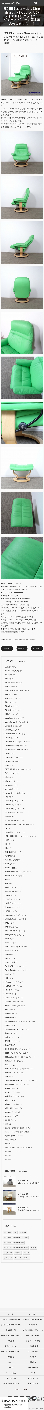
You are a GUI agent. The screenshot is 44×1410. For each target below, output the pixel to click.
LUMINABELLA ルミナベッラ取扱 (15, 919)
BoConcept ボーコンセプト (14, 726)
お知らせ (8, 1124)
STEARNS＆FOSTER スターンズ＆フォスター (20, 1021)
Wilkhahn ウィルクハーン (13, 1104)
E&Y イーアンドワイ (12, 773)
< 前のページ (7, 648)
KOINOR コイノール (11, 887)
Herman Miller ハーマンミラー (15, 832)
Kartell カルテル (10, 864)
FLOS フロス (9, 797)
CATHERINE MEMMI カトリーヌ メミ (16, 745)
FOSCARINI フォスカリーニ (14, 801)
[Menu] (40, 2)
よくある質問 (8, 1253)
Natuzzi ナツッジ (10, 958)
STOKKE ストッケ (10, 1025)
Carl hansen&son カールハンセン (16, 734)
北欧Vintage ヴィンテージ (14, 1135)
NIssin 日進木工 (11, 962)
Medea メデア (9, 938)
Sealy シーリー (10, 1009)
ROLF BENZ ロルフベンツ (14, 1001)
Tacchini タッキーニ (12, 1033)
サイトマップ (33, 1383)
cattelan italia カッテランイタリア (16, 749)
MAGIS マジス (9, 923)
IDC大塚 (7, 844)
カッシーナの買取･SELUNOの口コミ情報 (16, 1237)
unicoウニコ (9, 1076)
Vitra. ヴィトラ (10, 1100)
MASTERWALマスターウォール (15, 931)
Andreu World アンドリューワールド (17, 690)
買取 (15, 1232)
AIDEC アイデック (11, 686)
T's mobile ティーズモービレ (14, 1072)
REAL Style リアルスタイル (14, 986)
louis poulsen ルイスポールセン (15, 915)
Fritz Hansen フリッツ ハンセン (15, 808)
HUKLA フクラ (9, 840)
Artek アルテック (11, 702)
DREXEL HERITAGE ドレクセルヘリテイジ (18, 769)
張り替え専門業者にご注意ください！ (18, 1128)
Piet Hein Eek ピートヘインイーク (16, 966)
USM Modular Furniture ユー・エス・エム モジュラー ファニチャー (22, 1080)
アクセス (18, 1253)
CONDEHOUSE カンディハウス (15, 757)
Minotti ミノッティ (11, 942)
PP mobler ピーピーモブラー (14, 982)
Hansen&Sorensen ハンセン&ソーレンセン (19, 824)
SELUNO (13, 604)
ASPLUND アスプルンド (13, 710)
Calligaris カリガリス (12, 730)
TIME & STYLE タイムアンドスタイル (17, 1053)
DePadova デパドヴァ (12, 761)
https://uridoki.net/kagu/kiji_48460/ (12, 632)
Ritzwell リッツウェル (12, 990)
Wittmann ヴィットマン (13, 1112)
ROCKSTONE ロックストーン (14, 998)
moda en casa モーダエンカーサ (16, 946)
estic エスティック (11, 789)
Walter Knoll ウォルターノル (14, 1096)
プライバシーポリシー (22, 1258)
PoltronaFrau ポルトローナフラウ (16, 970)
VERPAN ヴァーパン (11, 1088)
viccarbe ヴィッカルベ (12, 1092)
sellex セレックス (11, 1013)
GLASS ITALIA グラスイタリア (14, 820)
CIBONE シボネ (10, 753)
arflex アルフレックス (12, 698)
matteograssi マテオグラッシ (15, 935)
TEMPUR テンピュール (12, 1041)
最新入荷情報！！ (11, 1139)
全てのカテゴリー (11, 667)
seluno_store (28, 619)
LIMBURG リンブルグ (12, 911)
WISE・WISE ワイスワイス (13, 1108)
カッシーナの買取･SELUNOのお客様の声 (16, 1248)
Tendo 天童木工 (10, 1045)
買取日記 (8, 1155)
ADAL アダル (9, 678)
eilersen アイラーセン (12, 781)
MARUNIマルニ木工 (11, 927)
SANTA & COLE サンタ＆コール (15, 1005)
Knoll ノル (8, 883)
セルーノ (26, 1253)
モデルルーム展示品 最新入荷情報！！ (24, 639)
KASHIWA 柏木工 (11, 868)
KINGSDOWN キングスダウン (14, 875)
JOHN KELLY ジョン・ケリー (14, 852)
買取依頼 (8, 1151)
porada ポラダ (9, 974)
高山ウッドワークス (12, 1037)
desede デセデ (10, 765)
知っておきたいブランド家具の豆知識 (18, 1147)
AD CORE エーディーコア (13, 682)
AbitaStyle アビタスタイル (14, 671)
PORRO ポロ (9, 978)
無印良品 (8, 1143)
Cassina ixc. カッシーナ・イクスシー (17, 741)
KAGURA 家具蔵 (10, 856)
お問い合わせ (8, 1258)
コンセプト (23, 1232)
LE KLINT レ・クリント (12, 899)
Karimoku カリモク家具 (13, 860)
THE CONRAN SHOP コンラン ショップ (17, 1049)
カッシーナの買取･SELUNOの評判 (14, 1243)
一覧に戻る (22, 648)
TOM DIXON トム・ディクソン (15, 1061)
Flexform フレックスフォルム (15, 793)
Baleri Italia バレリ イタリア (14, 718)
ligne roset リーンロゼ (12, 907)
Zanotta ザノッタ (11, 1120)
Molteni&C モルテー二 (12, 950)
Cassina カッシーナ (11, 737)
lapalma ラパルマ (11, 895)
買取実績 (8, 1159)
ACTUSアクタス (10, 675)
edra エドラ (9, 777)
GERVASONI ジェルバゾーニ (14, 812)
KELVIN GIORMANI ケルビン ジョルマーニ (18, 871)
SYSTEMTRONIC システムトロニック (17, 1029)
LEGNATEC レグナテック (13, 903)
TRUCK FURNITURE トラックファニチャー (19, 1069)
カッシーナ (7, 1232)
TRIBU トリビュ (10, 1065)
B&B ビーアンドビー (12, 714)
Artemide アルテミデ (12, 706)
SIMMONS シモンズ (11, 1017)
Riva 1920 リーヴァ (11, 994)
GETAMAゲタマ (10, 816)
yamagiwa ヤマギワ (11, 1116)
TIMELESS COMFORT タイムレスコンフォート (20, 1057)
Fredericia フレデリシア (13, 805)
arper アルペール (11, 694)
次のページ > (37, 648)
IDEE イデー (9, 848)
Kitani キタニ (9, 879)
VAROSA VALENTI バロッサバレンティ (17, 1084)
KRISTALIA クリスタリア (13, 891)
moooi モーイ (9, 954)
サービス (33, 1248)
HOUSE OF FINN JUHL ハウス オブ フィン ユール (20, 836)
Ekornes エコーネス (6, 639)
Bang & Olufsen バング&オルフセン (17, 722)
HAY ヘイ (8, 828)
